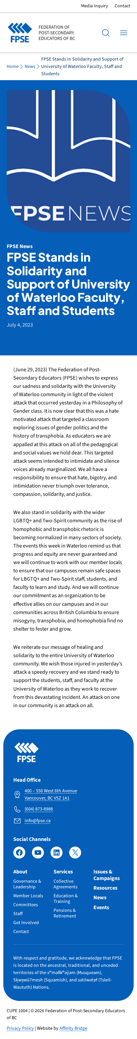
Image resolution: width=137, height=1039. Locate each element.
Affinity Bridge (73, 1028)
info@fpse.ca (38, 820)
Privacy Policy (20, 1028)
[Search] (105, 32)
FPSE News (20, 246)
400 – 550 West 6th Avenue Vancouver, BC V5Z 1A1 (51, 794)
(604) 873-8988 (39, 808)
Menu (123, 33)
